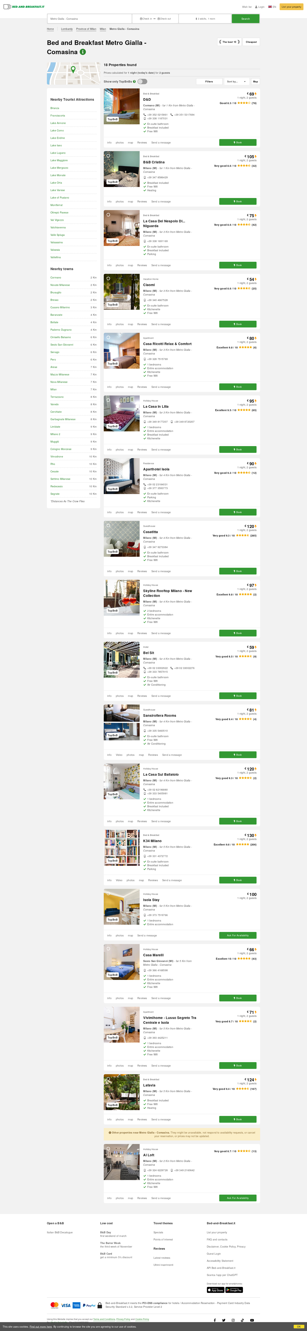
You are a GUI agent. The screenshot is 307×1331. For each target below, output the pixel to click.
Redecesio (56, 486)
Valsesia (55, 249)
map (130, 142)
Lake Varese (57, 190)
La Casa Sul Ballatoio (161, 774)
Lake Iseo (56, 145)
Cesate (54, 471)
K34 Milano (152, 840)
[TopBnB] (142, 81)
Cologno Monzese (60, 449)
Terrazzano (57, 397)
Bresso (54, 300)
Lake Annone (58, 123)
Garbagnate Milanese (63, 419)
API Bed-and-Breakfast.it (221, 1268)
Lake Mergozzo (59, 167)
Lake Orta (56, 182)
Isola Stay (151, 899)
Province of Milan (86, 29)
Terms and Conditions (104, 1319)
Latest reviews (162, 1257)
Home (50, 29)
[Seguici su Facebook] (216, 1320)
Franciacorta (57, 115)
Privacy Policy (123, 1319)
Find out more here (41, 1326)
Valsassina (56, 242)
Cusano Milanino (60, 307)
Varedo (54, 404)
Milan (103, 29)
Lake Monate (58, 175)
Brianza (54, 108)
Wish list (247, 7)
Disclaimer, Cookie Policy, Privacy (226, 1246)
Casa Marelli (153, 955)
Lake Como (57, 130)
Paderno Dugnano (61, 329)
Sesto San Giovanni (61, 344)
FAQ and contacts (217, 1239)
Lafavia (149, 1085)
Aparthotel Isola (156, 469)
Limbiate (55, 426)
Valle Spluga (57, 235)
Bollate (54, 322)
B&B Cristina (154, 162)
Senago (54, 352)
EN (274, 7)
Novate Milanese (60, 285)
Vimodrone (56, 456)
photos (120, 142)
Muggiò (54, 441)
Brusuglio (55, 292)
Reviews (142, 142)
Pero (53, 359)
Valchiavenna (58, 227)
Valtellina (55, 257)
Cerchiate (56, 411)
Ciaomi (149, 284)
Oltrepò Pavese (59, 212)
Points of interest (163, 1239)
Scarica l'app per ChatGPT (222, 1275)
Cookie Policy (142, 1319)
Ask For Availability (238, 935)
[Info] (134, 81)
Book (239, 142)
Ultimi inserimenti (163, 1265)
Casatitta (150, 531)
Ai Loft (148, 1155)
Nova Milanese (59, 382)
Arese (53, 367)
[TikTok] (242, 1320)
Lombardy (67, 29)
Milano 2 (55, 434)
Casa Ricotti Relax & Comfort (167, 343)
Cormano (55, 277)
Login (261, 7)
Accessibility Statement (220, 1260)
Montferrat (56, 205)
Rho (52, 464)
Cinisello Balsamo (60, 337)
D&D (147, 99)
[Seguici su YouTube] (252, 1320)
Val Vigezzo (57, 220)
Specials (158, 1232)
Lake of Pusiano (59, 197)
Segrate (55, 493)
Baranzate (56, 314)
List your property (291, 6)
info (109, 142)
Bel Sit (148, 652)
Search (245, 18)
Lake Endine (57, 138)
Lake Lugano (58, 152)
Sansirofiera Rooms (159, 715)
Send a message (161, 142)
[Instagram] (233, 1320)
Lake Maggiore (59, 160)
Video (119, 755)
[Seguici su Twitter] (223, 1320)
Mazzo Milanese (59, 374)
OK (299, 1326)
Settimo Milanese (60, 479)
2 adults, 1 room (206, 18)
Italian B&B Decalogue (60, 1232)
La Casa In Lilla (156, 406)
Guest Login (214, 1253)
